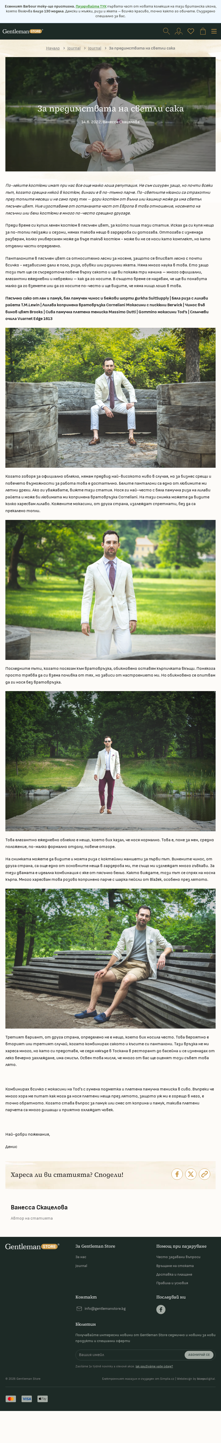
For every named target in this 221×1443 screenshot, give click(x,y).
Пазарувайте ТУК (91, 6)
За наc (80, 1257)
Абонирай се (199, 1355)
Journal (74, 48)
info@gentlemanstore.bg (105, 1308)
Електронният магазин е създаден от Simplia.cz (138, 1379)
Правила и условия (172, 1283)
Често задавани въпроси (178, 1257)
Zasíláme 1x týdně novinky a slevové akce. (124, 1366)
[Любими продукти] (191, 31)
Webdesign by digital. (196, 1379)
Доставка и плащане (174, 1274)
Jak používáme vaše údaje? (154, 1366)
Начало (53, 48)
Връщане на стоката (175, 1265)
